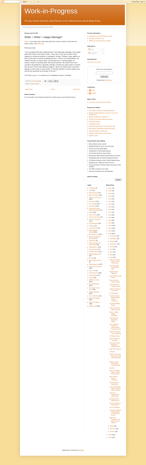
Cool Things (92, 204)
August (112, 247)
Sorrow (91, 277)
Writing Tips (92, 306)
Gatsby (91, 212)
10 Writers (92, 188)
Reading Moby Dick (95, 254)
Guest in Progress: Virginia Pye (115, 404)
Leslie (93, 90)
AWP (90, 190)
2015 (110, 217)
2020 (110, 204)
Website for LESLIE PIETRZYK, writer (100, 36)
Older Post (76, 89)
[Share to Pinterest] (57, 81)
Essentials (92, 206)
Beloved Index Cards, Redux (115, 281)
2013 (110, 223)
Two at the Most (94, 296)
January (112, 431)
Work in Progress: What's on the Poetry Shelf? (115, 372)
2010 (110, 231)
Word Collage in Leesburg (115, 339)
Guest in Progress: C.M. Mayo (115, 289)
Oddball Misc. (93, 247)
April (111, 257)
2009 (110, 234)
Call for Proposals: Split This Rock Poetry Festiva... (115, 388)
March (112, 426)
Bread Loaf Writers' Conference (98, 117)
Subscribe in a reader (94, 62)
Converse (92, 201)
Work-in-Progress (51, 11)
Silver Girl (92, 270)
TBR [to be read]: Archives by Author (100, 41)
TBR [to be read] (94, 280)
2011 (110, 228)
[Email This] (49, 81)
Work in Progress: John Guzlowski (115, 332)
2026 (110, 188)
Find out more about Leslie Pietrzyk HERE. (38, 27)
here (37, 75)
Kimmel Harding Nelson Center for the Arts (102, 126)
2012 (110, 225)
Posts (92, 49)
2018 (110, 209)
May (111, 255)
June (111, 252)
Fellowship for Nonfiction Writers (114, 319)
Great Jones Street (94, 217)
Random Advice (94, 251)
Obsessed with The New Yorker (95, 243)
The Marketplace (94, 284)
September (113, 244)
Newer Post (28, 89)
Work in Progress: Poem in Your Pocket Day (115, 261)
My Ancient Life (93, 234)
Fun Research (114, 293)
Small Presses (93, 273)
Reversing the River (95, 260)
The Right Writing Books (115, 304)
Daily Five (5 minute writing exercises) (100, 119)
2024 (110, 193)
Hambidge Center (94, 124)
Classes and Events (95, 197)
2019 (110, 207)
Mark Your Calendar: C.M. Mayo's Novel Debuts (115, 420)
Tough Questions (34, 83)
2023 (110, 196)
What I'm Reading (94, 298)
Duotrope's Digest (94, 121)
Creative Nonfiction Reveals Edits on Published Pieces (115, 412)
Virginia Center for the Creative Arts (100, 133)
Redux (91, 258)
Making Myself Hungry (93, 231)
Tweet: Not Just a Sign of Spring (115, 308)
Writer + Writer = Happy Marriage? (114, 313)
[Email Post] (45, 81)
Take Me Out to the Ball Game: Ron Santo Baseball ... (115, 357)
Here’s (27, 41)
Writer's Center (93, 135)
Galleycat (40, 43)
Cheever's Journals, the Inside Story (114, 394)
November (113, 238)
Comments (93, 53)
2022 (110, 199)
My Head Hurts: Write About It (114, 399)
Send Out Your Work (95, 266)
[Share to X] (53, 81)
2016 (110, 215)
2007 (110, 437)
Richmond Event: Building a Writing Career (115, 344)
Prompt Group (93, 249)
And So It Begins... (115, 407)
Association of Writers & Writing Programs (102, 110)
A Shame (112, 352)
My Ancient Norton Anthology (94, 237)
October (112, 241)
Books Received (94, 195)
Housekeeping (93, 223)
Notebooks (92, 240)
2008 (110, 435)
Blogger (81, 450)
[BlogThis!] (51, 81)
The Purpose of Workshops (114, 383)
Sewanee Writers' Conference (98, 131)
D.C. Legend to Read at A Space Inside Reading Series (115, 326)
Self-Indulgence (94, 264)
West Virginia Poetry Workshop (114, 378)
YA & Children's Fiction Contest (115, 285)
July (111, 249)
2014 (110, 220)
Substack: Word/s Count (96, 38)
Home (53, 89)
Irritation (91, 226)
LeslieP (93, 93)
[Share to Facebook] (55, 81)
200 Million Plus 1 (115, 336)
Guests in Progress (95, 219)
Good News (92, 215)
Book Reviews (93, 193)
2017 (110, 212)
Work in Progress (94, 302)
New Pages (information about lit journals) (102, 128)
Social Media (93, 275)
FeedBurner (108, 80)
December (113, 236)
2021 (110, 201)
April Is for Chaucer (115, 349)
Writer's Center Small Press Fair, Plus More (115, 363)
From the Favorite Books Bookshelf (94, 209)
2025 (110, 191)
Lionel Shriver (93, 228)
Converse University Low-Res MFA (100, 102)
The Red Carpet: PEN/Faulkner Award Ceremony (115, 298)
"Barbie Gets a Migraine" (114, 272)
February (113, 429)
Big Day (112, 368)
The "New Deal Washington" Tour (114, 267)
